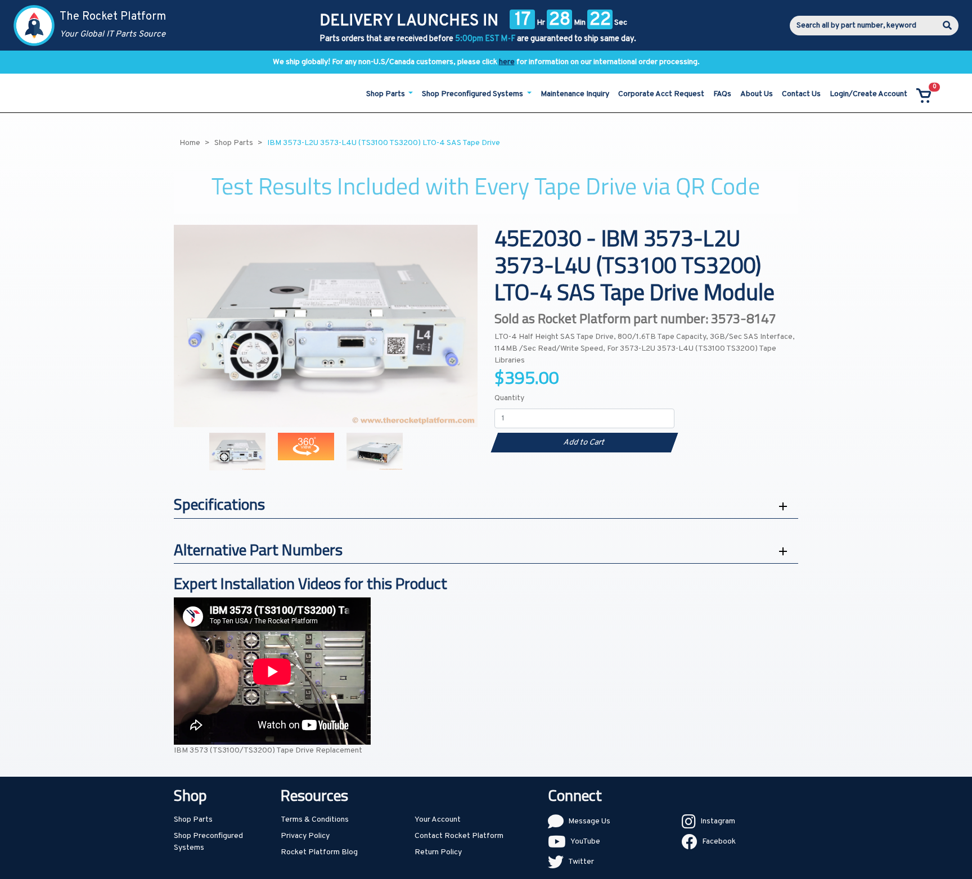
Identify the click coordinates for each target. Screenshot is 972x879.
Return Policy (438, 852)
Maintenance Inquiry (575, 94)
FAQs (722, 94)
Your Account (438, 819)
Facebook (719, 841)
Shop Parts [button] (386, 94)
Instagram (717, 821)
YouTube (585, 841)
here (507, 62)
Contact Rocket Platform (459, 836)
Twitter (581, 862)
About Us (756, 94)
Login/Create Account (868, 94)
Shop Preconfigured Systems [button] (473, 94)
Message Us (589, 821)
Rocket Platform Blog (319, 852)
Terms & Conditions (315, 819)
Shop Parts (193, 819)
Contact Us (801, 94)
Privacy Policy (305, 836)
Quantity (509, 398)
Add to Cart (584, 442)
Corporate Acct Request (661, 94)
